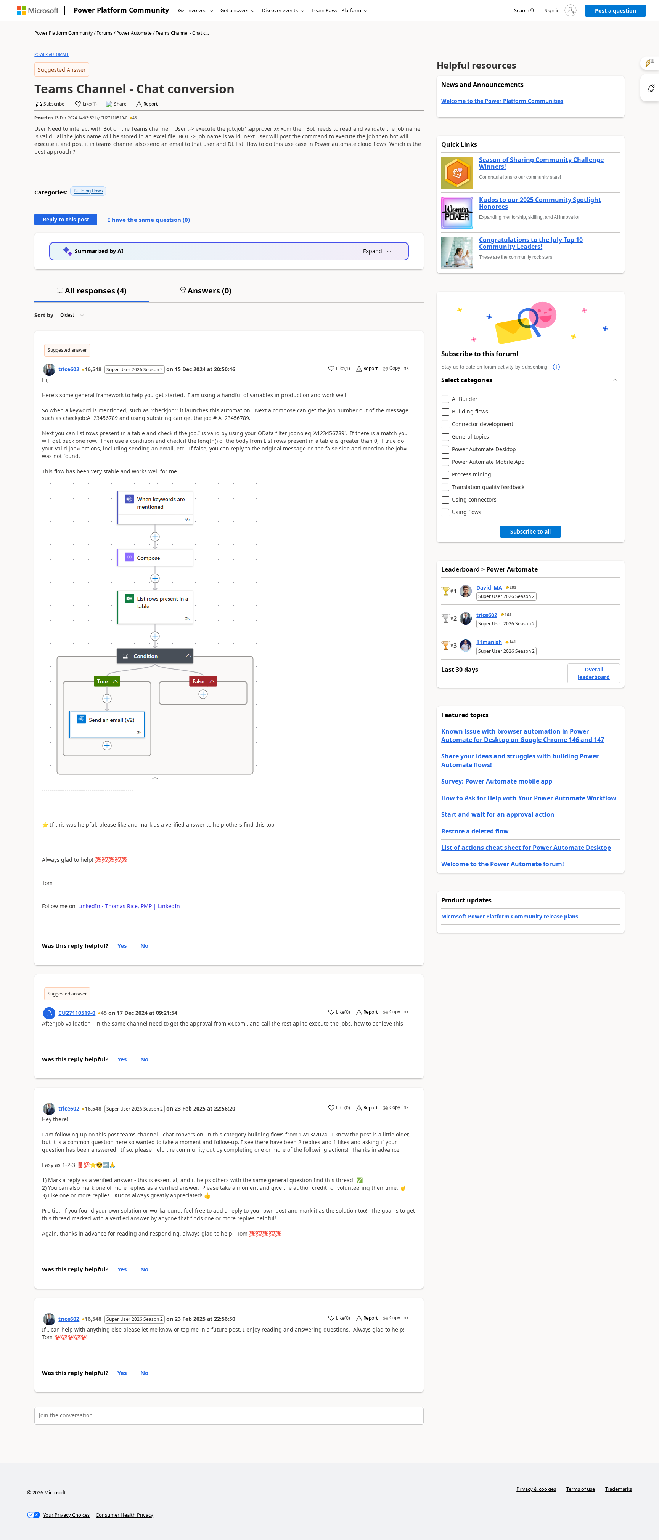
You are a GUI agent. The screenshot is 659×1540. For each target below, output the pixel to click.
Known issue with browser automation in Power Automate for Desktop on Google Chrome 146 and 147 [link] (522, 735)
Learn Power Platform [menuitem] (336, 10)
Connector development (482, 424)
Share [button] (120, 104)
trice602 (68, 369)
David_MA (489, 587)
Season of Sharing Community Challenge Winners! (541, 163)
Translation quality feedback (488, 487)
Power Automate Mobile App (488, 462)
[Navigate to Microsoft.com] (37, 10)
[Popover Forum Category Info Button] (556, 367)
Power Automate (134, 33)
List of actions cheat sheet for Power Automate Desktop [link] (526, 847)
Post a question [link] (615, 10)
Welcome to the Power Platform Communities (502, 100)
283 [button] (513, 587)
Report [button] (150, 104)
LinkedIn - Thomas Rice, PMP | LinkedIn (129, 906)
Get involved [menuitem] (192, 10)
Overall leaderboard (594, 673)
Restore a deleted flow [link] (475, 831)
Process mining (471, 474)
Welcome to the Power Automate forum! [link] (502, 864)
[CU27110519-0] (49, 1013)
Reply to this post (66, 219)
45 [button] (134, 117)
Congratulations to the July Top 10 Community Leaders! (531, 243)
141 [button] (512, 641)
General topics (470, 437)
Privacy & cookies (536, 1489)
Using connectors (474, 500)
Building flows (88, 190)
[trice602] (49, 370)
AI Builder (464, 399)
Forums (104, 33)
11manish (489, 642)
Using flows (466, 512)
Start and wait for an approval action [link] (498, 814)
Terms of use (580, 1489)
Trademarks (618, 1489)
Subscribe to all (530, 531)
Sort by (43, 315)
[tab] (91, 293)
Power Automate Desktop (484, 449)
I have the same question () (149, 219)
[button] (524, 10)
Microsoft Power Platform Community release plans (509, 916)
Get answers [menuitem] (234, 10)
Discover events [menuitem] (280, 10)
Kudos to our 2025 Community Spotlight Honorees (540, 203)
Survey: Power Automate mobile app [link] (496, 781)
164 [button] (508, 614)
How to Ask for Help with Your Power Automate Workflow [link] (528, 798)
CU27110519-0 (114, 117)
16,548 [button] (93, 369)
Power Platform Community (121, 9)
